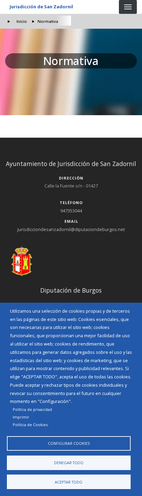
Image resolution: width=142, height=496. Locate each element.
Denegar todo (68, 462)
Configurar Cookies (69, 443)
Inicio (22, 21)
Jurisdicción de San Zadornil (41, 6)
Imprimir (21, 417)
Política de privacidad (32, 409)
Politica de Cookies (30, 424)
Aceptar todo (68, 482)
